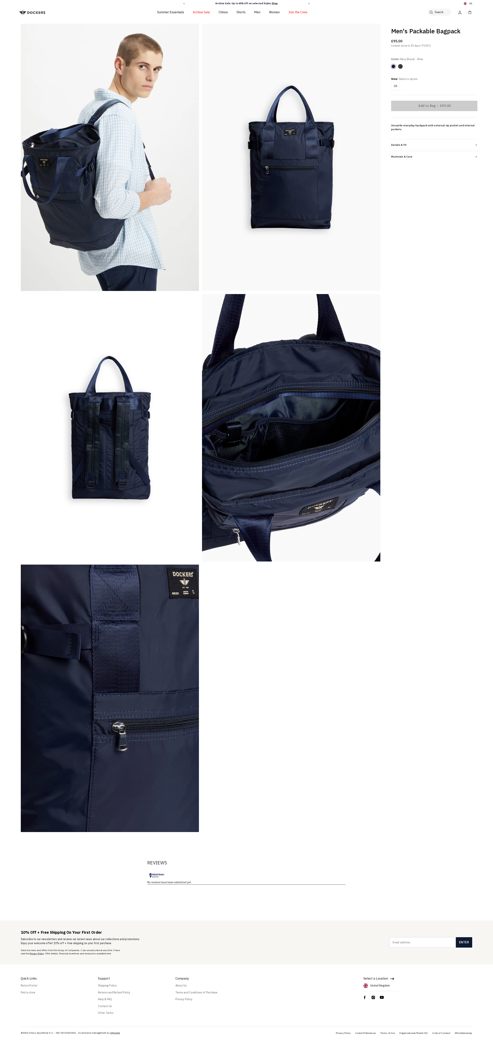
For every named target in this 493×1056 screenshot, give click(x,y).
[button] (184, 3)
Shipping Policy (107, 985)
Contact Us (105, 1006)
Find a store (28, 992)
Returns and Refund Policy (114, 992)
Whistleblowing (463, 1033)
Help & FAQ (105, 999)
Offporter (115, 1032)
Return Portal (29, 985)
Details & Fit (399, 145)
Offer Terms (105, 1013)
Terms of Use (387, 1033)
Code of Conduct (441, 1033)
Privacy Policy (37, 953)
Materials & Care (401, 156)
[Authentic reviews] (157, 875)
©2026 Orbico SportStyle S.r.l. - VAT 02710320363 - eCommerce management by (65, 1032)
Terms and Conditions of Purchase (196, 992)
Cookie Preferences (365, 1033)
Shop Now (269, 3)
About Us (181, 985)
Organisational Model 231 (413, 1033)
